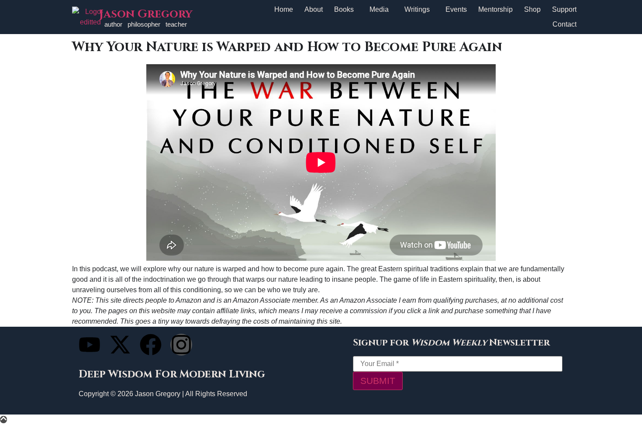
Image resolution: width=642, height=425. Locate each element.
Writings (417, 9)
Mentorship (495, 9)
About (313, 9)
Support (564, 9)
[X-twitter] (120, 345)
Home (283, 9)
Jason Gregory (145, 14)
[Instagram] (181, 345)
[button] (346, 9)
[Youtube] (89, 345)
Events (456, 9)
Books (344, 9)
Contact (564, 24)
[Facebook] (151, 345)
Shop (532, 9)
